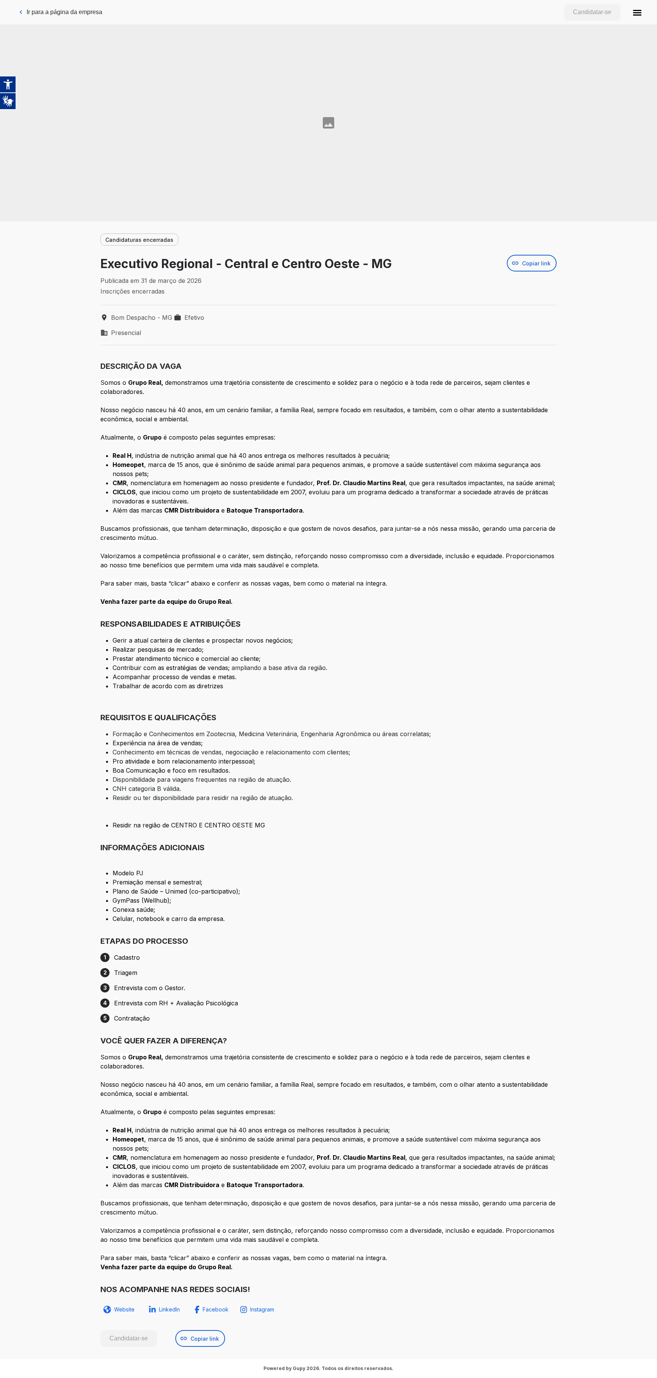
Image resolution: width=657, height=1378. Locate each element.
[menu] (637, 12)
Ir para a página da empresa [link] (64, 12)
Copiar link (536, 263)
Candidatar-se (592, 12)
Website (124, 1309)
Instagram (262, 1309)
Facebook (216, 1309)
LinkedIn (169, 1309)
